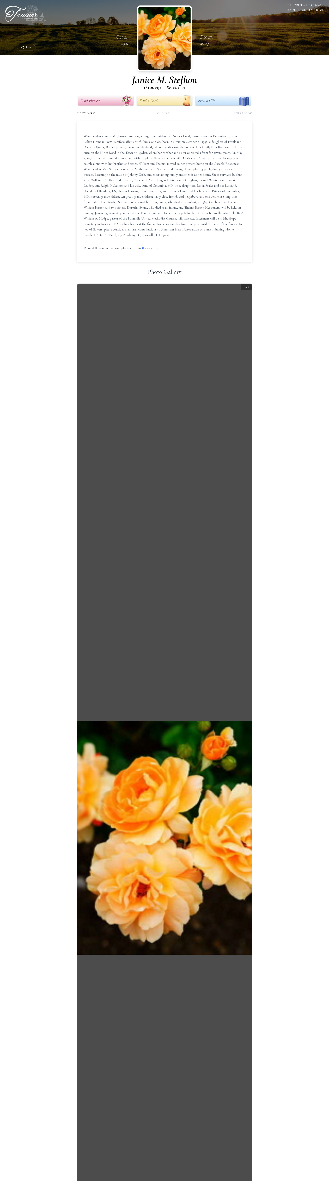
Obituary (86, 113)
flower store (150, 248)
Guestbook (243, 113)
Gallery (164, 113)
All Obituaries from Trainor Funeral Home (304, 7)
